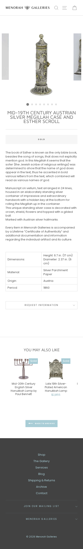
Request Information (42, 305)
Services (41, 467)
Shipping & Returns (41, 480)
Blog (41, 474)
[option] (41, 67)
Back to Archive (45, 423)
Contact (41, 493)
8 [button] (56, 105)
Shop (41, 455)
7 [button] (52, 105)
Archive (41, 487)
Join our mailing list (41, 506)
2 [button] (32, 105)
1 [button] (27, 104)
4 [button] (40, 105)
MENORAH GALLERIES (41, 519)
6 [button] (48, 105)
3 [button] (36, 105)
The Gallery (41, 461)
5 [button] (44, 105)
